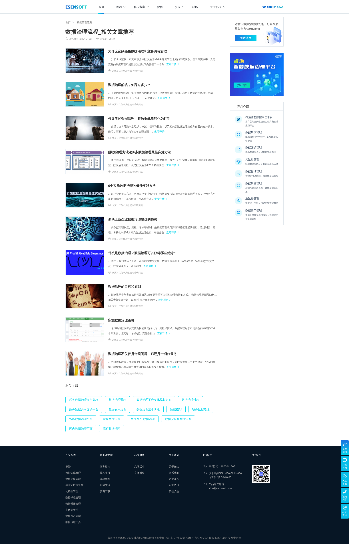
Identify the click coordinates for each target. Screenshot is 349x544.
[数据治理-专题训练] (257, 74)
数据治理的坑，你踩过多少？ (129, 84)
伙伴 (160, 7)
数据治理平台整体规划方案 (154, 400)
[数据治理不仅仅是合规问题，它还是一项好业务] (84, 363)
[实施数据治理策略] (84, 329)
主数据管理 (71, 509)
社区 (195, 7)
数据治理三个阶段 (148, 409)
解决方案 (139, 7)
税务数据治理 (201, 409)
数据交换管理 (73, 479)
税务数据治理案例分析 (83, 400)
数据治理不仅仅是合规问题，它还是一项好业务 (142, 353)
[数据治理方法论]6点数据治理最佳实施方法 (139, 152)
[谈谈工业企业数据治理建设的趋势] (84, 228)
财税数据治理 (111, 419)
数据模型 (176, 409)
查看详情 (171, 64)
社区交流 (105, 485)
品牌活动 (139, 466)
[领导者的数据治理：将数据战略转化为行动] (84, 128)
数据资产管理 (73, 516)
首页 (101, 7)
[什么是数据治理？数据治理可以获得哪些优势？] (84, 262)
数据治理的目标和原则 (124, 286)
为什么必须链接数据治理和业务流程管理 (137, 51)
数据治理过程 (190, 400)
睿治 (119, 7)
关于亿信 (216, 7)
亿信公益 (174, 491)
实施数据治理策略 (121, 320)
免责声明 (236, 537)
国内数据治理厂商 (81, 428)
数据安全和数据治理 (178, 419)
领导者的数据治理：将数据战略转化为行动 (139, 118)
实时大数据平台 (74, 485)
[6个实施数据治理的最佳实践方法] (84, 195)
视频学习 (105, 479)
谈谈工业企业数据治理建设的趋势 (132, 219)
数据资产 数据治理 (143, 419)
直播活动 (139, 472)
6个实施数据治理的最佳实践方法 (132, 185)
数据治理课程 (117, 400)
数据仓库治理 (117, 409)
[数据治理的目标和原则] (84, 296)
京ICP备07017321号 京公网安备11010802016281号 (200, 537)
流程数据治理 (111, 428)
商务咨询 (105, 466)
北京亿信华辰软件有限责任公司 (152, 537)
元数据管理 (71, 491)
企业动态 (174, 479)
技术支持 (105, 472)
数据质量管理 (73, 503)
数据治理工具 (73, 522)
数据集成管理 (73, 472)
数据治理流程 (84, 22)
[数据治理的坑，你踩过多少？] (84, 94)
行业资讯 (174, 485)
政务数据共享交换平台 (83, 409)
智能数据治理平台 (81, 419)
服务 (177, 7)
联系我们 (174, 472)
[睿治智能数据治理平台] (76, 7)
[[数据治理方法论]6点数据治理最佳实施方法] (84, 161)
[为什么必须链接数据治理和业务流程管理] (84, 60)
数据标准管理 (73, 497)
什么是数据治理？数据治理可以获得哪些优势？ (142, 252)
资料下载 (105, 491)
